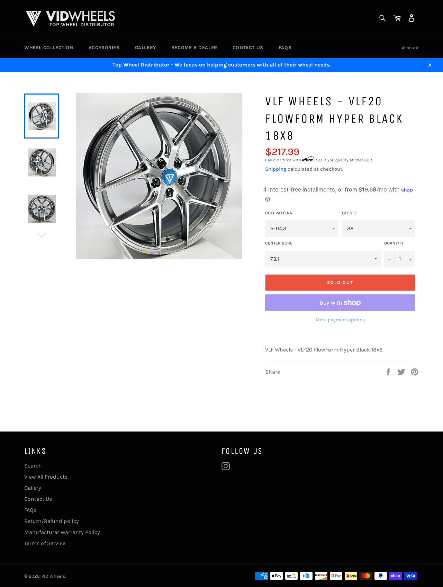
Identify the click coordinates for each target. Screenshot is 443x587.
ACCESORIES (104, 48)
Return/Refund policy (51, 521)
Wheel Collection (48, 48)
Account (410, 47)
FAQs (285, 48)
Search (33, 465)
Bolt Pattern (279, 213)
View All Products (45, 476)
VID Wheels (53, 576)
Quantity (394, 243)
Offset (349, 213)
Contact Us (248, 48)
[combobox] (382, 18)
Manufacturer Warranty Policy (62, 532)
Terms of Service (44, 543)
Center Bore (278, 243)
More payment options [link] (340, 320)
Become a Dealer (194, 48)
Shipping (275, 169)
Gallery (145, 48)
